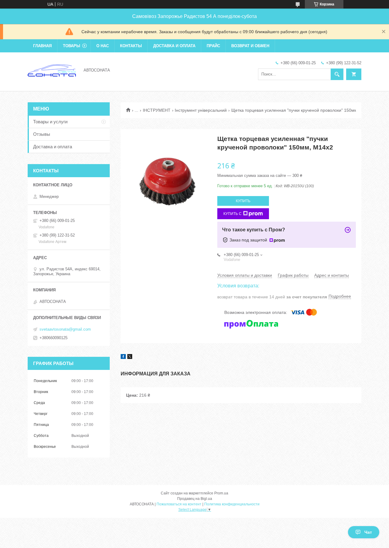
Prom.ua (221, 493)
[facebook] (123, 357)
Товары (71, 46)
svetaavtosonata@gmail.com (65, 329)
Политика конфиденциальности (232, 504)
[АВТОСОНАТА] (52, 69)
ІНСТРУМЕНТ (156, 110)
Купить (243, 201)
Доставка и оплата (174, 46)
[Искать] (337, 74)
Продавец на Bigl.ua (194, 499)
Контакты (131, 46)
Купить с (232, 214)
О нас (102, 46)
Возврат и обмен (250, 46)
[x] (129, 357)
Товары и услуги (50, 121)
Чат (368, 532)
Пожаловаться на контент (179, 504)
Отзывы (41, 134)
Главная (42, 46)
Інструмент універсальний (201, 110)
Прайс (213, 46)
